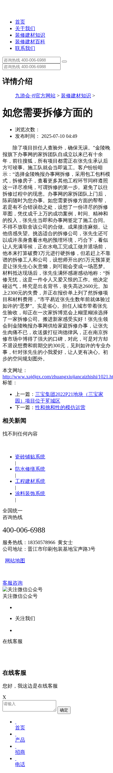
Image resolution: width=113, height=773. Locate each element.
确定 (64, 710)
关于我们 (25, 28)
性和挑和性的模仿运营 (60, 407)
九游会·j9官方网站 (35, 95)
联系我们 (25, 48)
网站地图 (15, 560)
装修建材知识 (30, 35)
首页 (20, 21)
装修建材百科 (30, 41)
